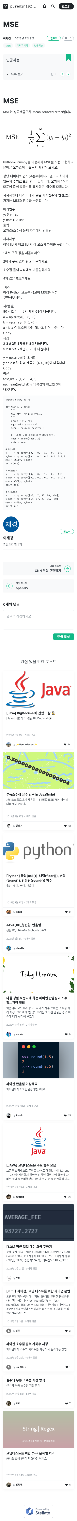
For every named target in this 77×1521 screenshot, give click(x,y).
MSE (8, 45)
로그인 (66, 6)
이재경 (7, 38)
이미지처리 (22, 45)
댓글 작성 (63, 637)
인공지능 (38, 45)
